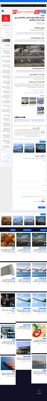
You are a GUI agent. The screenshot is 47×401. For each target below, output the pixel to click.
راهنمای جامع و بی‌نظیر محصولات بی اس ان (6, 115)
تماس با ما (25, 5)
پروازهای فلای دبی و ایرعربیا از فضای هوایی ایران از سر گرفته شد (29, 149)
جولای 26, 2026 (28, 329)
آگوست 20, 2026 (43, 313)
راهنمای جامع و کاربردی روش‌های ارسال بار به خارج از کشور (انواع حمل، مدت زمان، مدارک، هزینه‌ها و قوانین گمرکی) (8, 375)
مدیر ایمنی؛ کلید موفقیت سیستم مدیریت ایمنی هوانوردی (6, 106)
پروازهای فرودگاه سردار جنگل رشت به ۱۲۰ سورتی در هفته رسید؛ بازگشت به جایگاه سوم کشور (6, 111)
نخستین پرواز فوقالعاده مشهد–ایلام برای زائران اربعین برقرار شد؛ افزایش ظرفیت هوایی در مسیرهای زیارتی (6, 130)
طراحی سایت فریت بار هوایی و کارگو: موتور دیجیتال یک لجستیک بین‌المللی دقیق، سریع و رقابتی (8, 343)
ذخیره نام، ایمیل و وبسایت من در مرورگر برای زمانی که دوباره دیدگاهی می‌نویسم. (32, 196)
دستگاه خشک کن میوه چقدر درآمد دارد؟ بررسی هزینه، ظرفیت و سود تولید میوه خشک (6, 66)
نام (44, 179)
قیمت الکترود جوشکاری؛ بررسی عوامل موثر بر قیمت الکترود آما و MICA (6, 91)
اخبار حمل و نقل (31, 5)
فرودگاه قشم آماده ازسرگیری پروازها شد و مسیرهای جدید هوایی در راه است (6, 87)
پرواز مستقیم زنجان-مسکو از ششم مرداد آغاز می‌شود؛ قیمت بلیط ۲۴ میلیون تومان (6, 146)
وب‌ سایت (44, 190)
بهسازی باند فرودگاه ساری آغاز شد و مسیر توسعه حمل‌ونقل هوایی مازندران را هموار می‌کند (6, 82)
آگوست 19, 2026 (12, 252)
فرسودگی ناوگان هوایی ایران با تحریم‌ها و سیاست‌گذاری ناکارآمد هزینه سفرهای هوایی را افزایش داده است (6, 72)
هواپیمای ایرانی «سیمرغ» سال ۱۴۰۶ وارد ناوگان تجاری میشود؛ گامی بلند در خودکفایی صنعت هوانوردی (6, 136)
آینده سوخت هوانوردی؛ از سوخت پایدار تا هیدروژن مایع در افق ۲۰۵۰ (6, 119)
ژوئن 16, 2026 (12, 344)
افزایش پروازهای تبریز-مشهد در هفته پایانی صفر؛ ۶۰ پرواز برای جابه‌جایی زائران (6, 101)
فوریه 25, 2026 (12, 376)
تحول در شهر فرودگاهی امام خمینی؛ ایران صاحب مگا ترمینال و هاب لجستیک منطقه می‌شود (6, 142)
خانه (16, 5)
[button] (3, 5)
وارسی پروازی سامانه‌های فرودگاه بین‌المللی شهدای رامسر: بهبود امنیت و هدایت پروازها (21, 120)
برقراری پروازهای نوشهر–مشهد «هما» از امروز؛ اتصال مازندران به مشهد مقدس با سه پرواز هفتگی (6, 97)
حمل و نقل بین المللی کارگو (37, 90)
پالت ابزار (9, 158)
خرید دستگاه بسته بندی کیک (6, 161)
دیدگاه (44, 160)
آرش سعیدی (38, 22)
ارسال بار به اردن (25, 92)
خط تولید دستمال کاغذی (6, 157)
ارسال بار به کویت (36, 92)
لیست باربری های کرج (7, 165)
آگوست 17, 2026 (43, 343)
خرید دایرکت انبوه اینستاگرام (6, 160)
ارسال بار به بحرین (31, 92)
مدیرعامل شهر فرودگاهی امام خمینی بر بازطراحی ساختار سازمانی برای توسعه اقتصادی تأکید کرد (6, 52)
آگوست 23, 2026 (43, 252)
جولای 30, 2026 (12, 313)
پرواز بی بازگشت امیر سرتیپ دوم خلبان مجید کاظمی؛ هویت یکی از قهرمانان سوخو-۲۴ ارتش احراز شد (6, 124)
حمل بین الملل (39, 146)
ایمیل (44, 185)
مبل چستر (8, 154)
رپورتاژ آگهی (8, 35)
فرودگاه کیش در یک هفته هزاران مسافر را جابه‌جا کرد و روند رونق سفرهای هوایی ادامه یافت (6, 77)
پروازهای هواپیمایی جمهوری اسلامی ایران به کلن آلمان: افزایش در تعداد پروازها (37, 120)
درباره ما (20, 5)
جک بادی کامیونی (7, 156)
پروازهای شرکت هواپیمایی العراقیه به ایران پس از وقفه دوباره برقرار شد (6, 61)
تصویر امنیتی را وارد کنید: (37, 201)
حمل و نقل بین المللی (39, 5)
